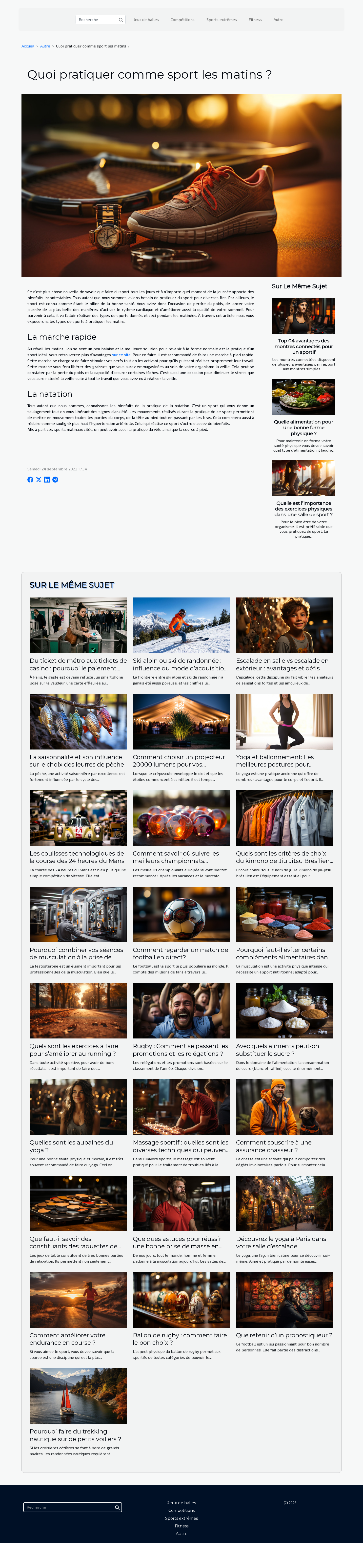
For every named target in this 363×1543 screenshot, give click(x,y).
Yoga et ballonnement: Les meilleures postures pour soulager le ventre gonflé (275, 764)
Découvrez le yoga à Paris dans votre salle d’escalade (281, 1242)
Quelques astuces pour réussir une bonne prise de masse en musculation (177, 1246)
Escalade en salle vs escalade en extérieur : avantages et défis (282, 664)
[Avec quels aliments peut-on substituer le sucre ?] (284, 1010)
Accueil (27, 46)
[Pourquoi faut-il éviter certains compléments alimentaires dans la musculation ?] (284, 913)
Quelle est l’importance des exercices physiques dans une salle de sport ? (304, 508)
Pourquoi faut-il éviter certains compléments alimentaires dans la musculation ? (283, 957)
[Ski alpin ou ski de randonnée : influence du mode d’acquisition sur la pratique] (181, 624)
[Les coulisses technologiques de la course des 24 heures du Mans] (78, 817)
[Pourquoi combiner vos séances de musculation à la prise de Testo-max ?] (78, 913)
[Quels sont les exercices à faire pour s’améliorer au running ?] (78, 1010)
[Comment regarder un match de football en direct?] (181, 913)
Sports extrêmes (221, 19)
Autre (278, 19)
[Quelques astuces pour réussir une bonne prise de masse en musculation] (181, 1202)
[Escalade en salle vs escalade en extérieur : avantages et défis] (284, 624)
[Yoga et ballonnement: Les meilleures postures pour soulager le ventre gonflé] (284, 721)
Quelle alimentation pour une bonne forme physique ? (303, 427)
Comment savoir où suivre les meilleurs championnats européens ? (176, 861)
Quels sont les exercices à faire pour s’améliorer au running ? (74, 1049)
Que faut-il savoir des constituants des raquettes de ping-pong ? (73, 1246)
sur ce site (121, 354)
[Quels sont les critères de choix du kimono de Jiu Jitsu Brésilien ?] (284, 817)
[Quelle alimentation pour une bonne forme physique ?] (303, 397)
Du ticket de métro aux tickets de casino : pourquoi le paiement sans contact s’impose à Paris (78, 668)
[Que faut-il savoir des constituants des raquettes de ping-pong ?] (78, 1202)
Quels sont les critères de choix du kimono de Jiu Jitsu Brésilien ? (283, 861)
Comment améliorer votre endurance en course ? (67, 1339)
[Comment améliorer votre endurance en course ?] (78, 1299)
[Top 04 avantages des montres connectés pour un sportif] (303, 316)
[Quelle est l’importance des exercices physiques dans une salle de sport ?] (303, 478)
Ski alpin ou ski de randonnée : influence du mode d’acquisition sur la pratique (180, 668)
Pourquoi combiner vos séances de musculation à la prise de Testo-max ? (76, 957)
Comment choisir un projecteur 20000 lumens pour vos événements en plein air (179, 764)
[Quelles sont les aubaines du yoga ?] (78, 1106)
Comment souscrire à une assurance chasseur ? (274, 1146)
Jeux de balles (146, 19)
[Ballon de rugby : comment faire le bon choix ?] (181, 1299)
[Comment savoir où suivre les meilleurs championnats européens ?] (181, 817)
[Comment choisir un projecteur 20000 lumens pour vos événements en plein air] (181, 721)
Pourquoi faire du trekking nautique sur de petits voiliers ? (75, 1435)
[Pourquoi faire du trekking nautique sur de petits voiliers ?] (78, 1395)
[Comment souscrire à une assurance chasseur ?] (284, 1106)
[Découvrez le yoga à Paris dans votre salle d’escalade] (284, 1202)
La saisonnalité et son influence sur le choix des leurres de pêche (77, 760)
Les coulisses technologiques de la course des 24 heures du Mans (77, 857)
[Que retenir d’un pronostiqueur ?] (284, 1299)
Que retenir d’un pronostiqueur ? (284, 1335)
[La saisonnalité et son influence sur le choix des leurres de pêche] (78, 721)
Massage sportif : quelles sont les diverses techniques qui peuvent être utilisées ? (180, 1150)
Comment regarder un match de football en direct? (180, 953)
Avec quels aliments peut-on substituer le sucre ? (277, 1049)
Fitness (255, 19)
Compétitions (183, 19)
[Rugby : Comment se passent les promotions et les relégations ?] (181, 1010)
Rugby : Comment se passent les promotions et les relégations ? (180, 1049)
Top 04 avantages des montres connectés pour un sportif (304, 346)
